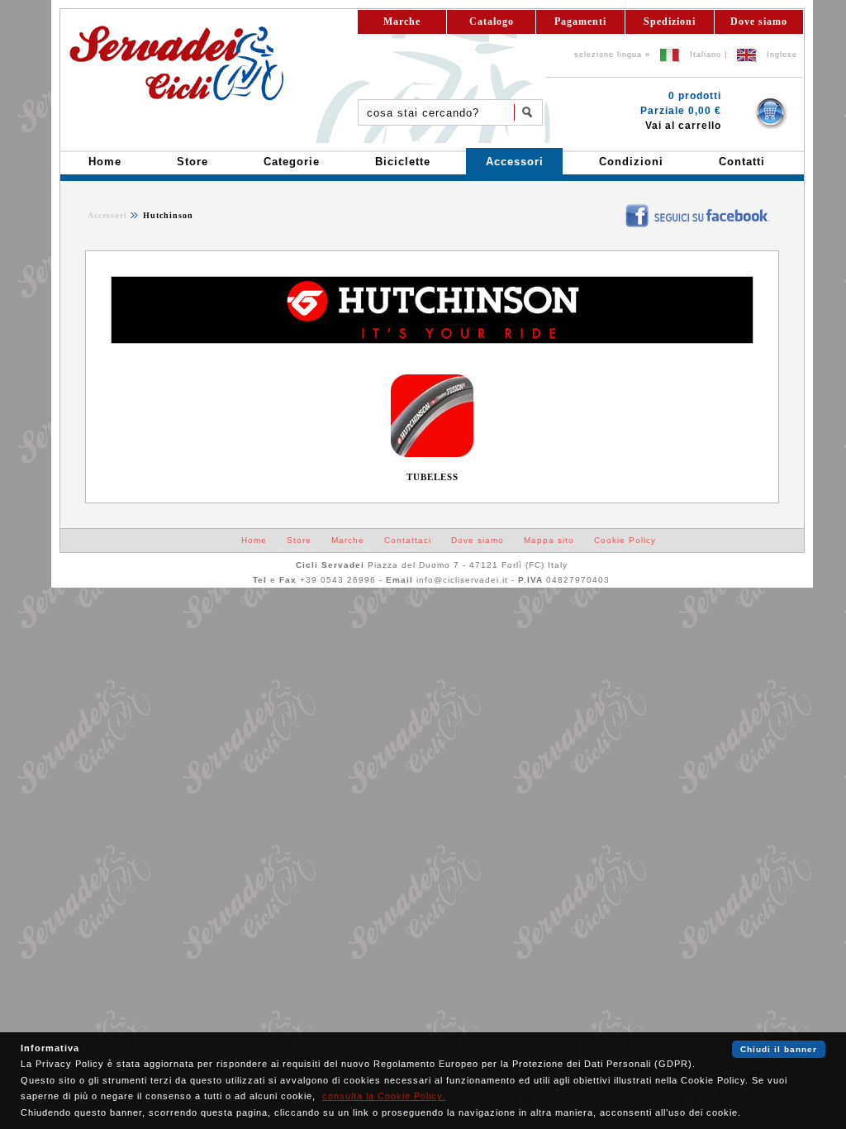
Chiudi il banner (778, 1049)
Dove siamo (758, 21)
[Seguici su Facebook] (614, 208)
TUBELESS (432, 477)
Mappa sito (549, 540)
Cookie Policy (625, 540)
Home (254, 540)
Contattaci (407, 540)
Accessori (107, 215)
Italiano (705, 54)
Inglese (782, 54)
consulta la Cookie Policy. (383, 1096)
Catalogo (491, 21)
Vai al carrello (683, 125)
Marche (402, 21)
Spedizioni (670, 21)
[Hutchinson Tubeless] (432, 454)
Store (299, 540)
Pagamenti (580, 21)
